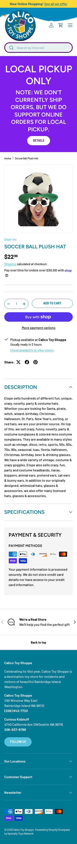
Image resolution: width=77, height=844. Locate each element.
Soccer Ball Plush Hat (26, 158)
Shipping (10, 264)
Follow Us (18, 741)
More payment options (38, 328)
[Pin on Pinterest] (35, 362)
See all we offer (55, 4)
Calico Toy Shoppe (23, 829)
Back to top (38, 642)
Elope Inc (10, 239)
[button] (60, 25)
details (38, 140)
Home (7, 158)
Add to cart (52, 303)
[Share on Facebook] (27, 362)
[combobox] (38, 47)
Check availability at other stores (32, 350)
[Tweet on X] (18, 362)
